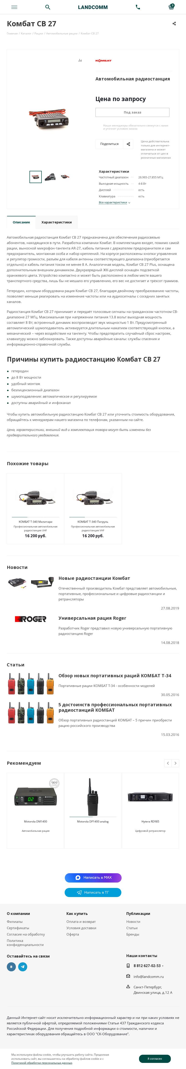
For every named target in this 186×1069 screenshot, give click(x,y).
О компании (18, 913)
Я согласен (155, 1059)
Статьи (132, 928)
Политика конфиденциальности (25, 942)
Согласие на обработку (26, 934)
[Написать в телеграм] (93, 895)
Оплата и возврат (81, 921)
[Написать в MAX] (93, 877)
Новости (133, 921)
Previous (168, 763)
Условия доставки (81, 928)
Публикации (138, 913)
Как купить (77, 913)
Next (175, 763)
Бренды (132, 934)
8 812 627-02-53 (147, 965)
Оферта (72, 934)
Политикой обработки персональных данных (41, 1063)
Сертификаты (18, 928)
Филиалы (15, 921)
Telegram (22, 966)
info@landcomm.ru (149, 976)
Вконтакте (11, 966)
